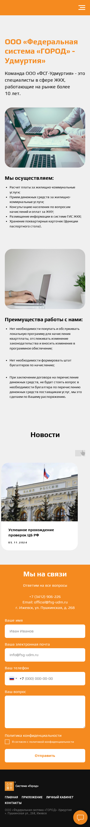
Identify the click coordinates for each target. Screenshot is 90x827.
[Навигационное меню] (81, 7)
